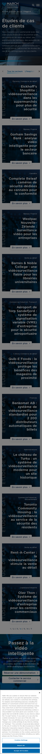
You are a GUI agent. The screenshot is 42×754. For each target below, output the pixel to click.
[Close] (39, 692)
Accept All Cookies (21, 751)
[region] (21, 722)
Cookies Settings (21, 740)
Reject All (21, 745)
